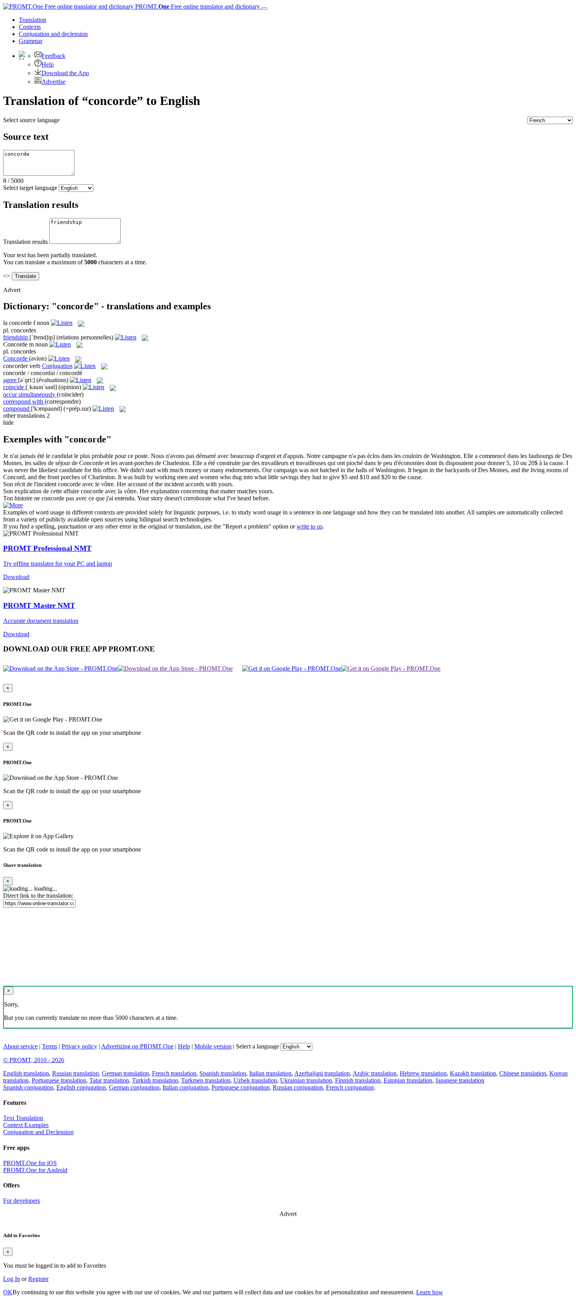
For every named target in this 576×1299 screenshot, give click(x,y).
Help (48, 64)
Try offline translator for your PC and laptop (57, 563)
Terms (49, 1046)
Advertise (53, 81)
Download (16, 577)
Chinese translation (522, 1073)
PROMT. (197, 6)
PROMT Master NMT (39, 605)
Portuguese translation (59, 1080)
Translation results (25, 241)
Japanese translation (459, 1080)
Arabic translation (375, 1073)
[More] (13, 505)
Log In (11, 1279)
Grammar (30, 41)
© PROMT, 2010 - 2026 (33, 1060)
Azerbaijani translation (322, 1073)
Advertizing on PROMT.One (137, 1046)
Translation (32, 19)
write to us (309, 526)
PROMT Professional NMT (47, 548)
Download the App (65, 73)
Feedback (53, 55)
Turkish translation (155, 1080)
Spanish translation (222, 1073)
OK (8, 1292)
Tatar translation (109, 1080)
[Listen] (61, 322)
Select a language (257, 1046)
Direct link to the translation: (38, 895)
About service (20, 1046)
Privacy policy (79, 1046)
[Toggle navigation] (264, 8)
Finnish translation (357, 1080)
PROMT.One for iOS (30, 1163)
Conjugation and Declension (38, 1132)
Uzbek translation (255, 1080)
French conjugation (350, 1087)
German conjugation (134, 1087)
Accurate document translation (40, 620)
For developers (21, 1200)
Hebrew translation (423, 1073)
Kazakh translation (473, 1073)
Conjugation (53, 34)
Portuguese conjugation (241, 1087)
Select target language (30, 187)
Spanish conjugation (28, 1087)
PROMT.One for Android (35, 1170)
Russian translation (75, 1073)
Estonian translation (408, 1080)
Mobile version (213, 1046)
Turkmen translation (205, 1080)
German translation (125, 1073)
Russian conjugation (298, 1087)
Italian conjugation (185, 1087)
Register (38, 1279)
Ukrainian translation (306, 1080)
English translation (26, 1073)
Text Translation (23, 1118)
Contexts (30, 26)
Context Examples (26, 1125)
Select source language (31, 120)
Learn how (429, 1292)
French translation (174, 1073)
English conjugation (81, 1087)
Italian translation (270, 1073)
